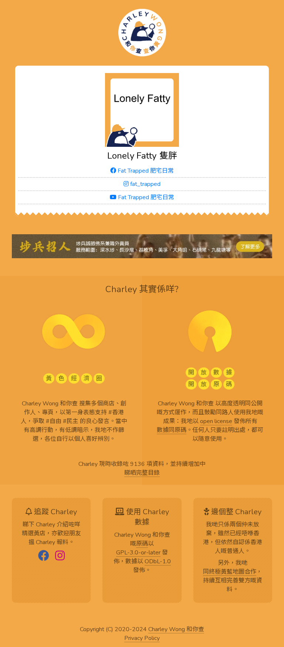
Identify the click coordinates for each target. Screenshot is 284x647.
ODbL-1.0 (158, 561)
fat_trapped (144, 184)
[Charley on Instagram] (60, 556)
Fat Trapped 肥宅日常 (145, 171)
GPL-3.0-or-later (138, 553)
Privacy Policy (142, 638)
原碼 (142, 544)
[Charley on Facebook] (43, 556)
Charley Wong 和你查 (176, 629)
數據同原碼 (171, 430)
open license (216, 421)
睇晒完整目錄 (142, 473)
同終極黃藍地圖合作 (229, 572)
